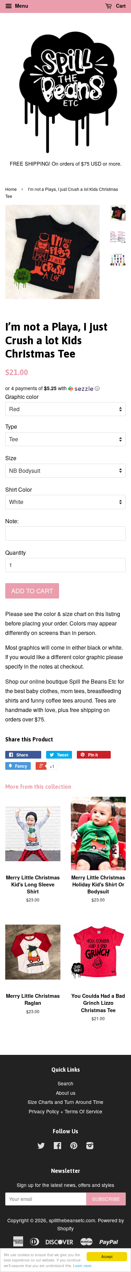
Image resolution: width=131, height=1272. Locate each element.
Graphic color (21, 397)
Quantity (15, 552)
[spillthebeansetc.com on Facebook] (57, 1146)
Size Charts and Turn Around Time (65, 1101)
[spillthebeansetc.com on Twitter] (41, 1146)
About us (65, 1092)
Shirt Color (18, 489)
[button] (65, 388)
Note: (12, 521)
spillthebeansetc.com (72, 1220)
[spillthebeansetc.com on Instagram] (90, 1146)
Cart (120, 5)
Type (11, 426)
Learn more (82, 1265)
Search (65, 1083)
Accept (106, 1256)
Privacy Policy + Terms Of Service (65, 1111)
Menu (21, 5)
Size (10, 458)
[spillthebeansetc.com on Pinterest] (74, 1146)
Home (11, 189)
